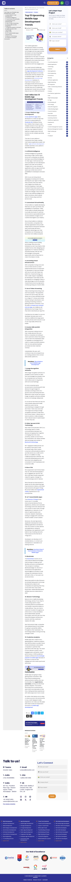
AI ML (49, 95)
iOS (32, 122)
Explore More (6, 840)
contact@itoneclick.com (27, 770)
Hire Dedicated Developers (62, 821)
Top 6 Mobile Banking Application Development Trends (34, 743)
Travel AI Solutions (52, 111)
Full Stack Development (8, 832)
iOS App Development (26, 825)
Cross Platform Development (10, 834)
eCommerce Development (9, 830)
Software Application (53, 80)
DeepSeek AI (51, 122)
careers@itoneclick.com (10, 801)
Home (27, 7)
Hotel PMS (50, 113)
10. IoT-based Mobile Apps (12, 33)
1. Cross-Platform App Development (10, 15)
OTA (49, 133)
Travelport (50, 135)
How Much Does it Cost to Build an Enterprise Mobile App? (35, 551)
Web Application (52, 71)
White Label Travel (42, 827)
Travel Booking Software (44, 830)
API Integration (51, 84)
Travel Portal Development (44, 823)
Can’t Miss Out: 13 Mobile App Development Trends (11, 13)
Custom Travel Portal (43, 825)
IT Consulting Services (8, 838)
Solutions (50, 69)
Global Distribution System (44, 838)
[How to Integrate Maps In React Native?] (27, 736)
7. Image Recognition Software (13, 27)
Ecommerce (51, 75)
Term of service (27, 879)
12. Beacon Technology (11, 36)
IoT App (50, 100)
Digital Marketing (52, 82)
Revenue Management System (55, 129)
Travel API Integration (43, 836)
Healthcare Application (53, 120)
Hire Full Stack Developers (62, 832)
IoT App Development (26, 827)
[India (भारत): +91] (50, 32)
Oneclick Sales (7, 770)
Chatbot (50, 91)
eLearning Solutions (52, 118)
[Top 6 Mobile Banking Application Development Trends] (35, 736)
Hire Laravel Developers (61, 834)
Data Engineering (52, 73)
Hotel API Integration (53, 106)
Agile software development (36, 144)
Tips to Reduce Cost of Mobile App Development (36, 363)
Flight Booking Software (43, 834)
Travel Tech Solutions (43, 821)
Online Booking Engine (53, 109)
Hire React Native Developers (63, 825)
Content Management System (55, 127)
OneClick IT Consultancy (32, 28)
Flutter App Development (27, 832)
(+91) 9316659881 (8, 778)
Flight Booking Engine (53, 98)
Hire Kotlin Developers (61, 830)
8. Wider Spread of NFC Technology (11, 29)
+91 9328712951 (8, 799)
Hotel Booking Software (43, 832)
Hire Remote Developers (61, 838)
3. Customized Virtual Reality (12, 19)
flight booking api (52, 131)
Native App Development (27, 830)
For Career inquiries (9, 804)
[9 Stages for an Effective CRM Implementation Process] (42, 736)
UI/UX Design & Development (10, 827)
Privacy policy (37, 879)
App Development (25, 821)
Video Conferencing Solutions (55, 86)
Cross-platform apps (31, 117)
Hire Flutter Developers (61, 827)
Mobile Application (32, 7)
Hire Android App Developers (62, 823)
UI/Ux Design (51, 104)
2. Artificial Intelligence (10, 17)
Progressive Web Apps (26, 834)
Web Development (52, 115)
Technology (50, 66)
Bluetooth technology (31, 442)
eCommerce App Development (25, 839)
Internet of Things (32, 499)
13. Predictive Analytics (10, 37)
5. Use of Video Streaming (11, 23)
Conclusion (7, 39)
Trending (36, 12)
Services (50, 77)
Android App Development (27, 823)
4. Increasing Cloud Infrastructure (10, 21)
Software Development (8, 823)
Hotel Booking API (52, 102)
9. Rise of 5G (8, 31)
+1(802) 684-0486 (25, 778)
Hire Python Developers (61, 836)
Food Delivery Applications (54, 93)
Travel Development (53, 62)
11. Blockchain (8, 34)
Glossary (45, 879)
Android (27, 122)
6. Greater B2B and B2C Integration (11, 25)
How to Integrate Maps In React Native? (27, 741)
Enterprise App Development (27, 836)
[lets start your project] (35, 723)
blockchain (30, 559)
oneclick (50, 124)
